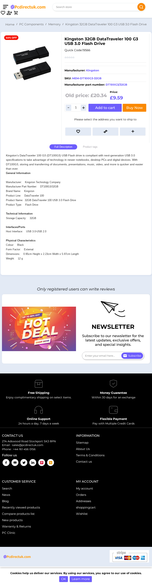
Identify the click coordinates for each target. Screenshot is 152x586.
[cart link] (16, 13)
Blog (5, 501)
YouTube (14, 462)
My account (84, 488)
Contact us (84, 461)
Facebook (6, 462)
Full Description (63, 146)
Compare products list (18, 514)
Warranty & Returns (16, 526)
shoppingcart (86, 507)
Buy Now (134, 108)
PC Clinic (8, 533)
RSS (50, 462)
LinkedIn (32, 462)
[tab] (63, 147)
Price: (114, 92)
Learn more (81, 579)
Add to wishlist (78, 131)
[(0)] (3, 13)
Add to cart (105, 108)
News (6, 495)
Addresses (83, 501)
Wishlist (82, 514)
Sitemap (82, 442)
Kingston (92, 70)
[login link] (9, 13)
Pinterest (41, 462)
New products (12, 520)
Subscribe (134, 355)
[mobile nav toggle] (6, 7)
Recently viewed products (21, 507)
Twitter (23, 462)
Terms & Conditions (90, 455)
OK (63, 579)
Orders (81, 495)
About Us (83, 449)
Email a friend (133, 131)
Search (141, 7)
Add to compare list (105, 131)
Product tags (90, 146)
